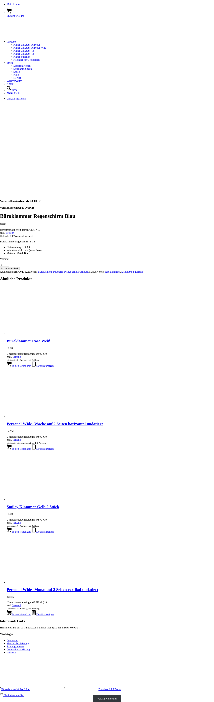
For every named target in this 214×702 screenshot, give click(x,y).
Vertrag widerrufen (107, 698)
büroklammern (112, 271)
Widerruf (11, 652)
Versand (10, 232)
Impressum (12, 640)
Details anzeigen (45, 365)
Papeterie (58, 271)
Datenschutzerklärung (18, 649)
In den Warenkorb (9, 268)
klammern (126, 271)
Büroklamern (45, 271)
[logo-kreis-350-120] (25, 36)
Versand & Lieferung (18, 643)
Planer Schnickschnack (76, 271)
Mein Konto (13, 4)
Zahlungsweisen (15, 646)
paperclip (138, 271)
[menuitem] (110, 4)
